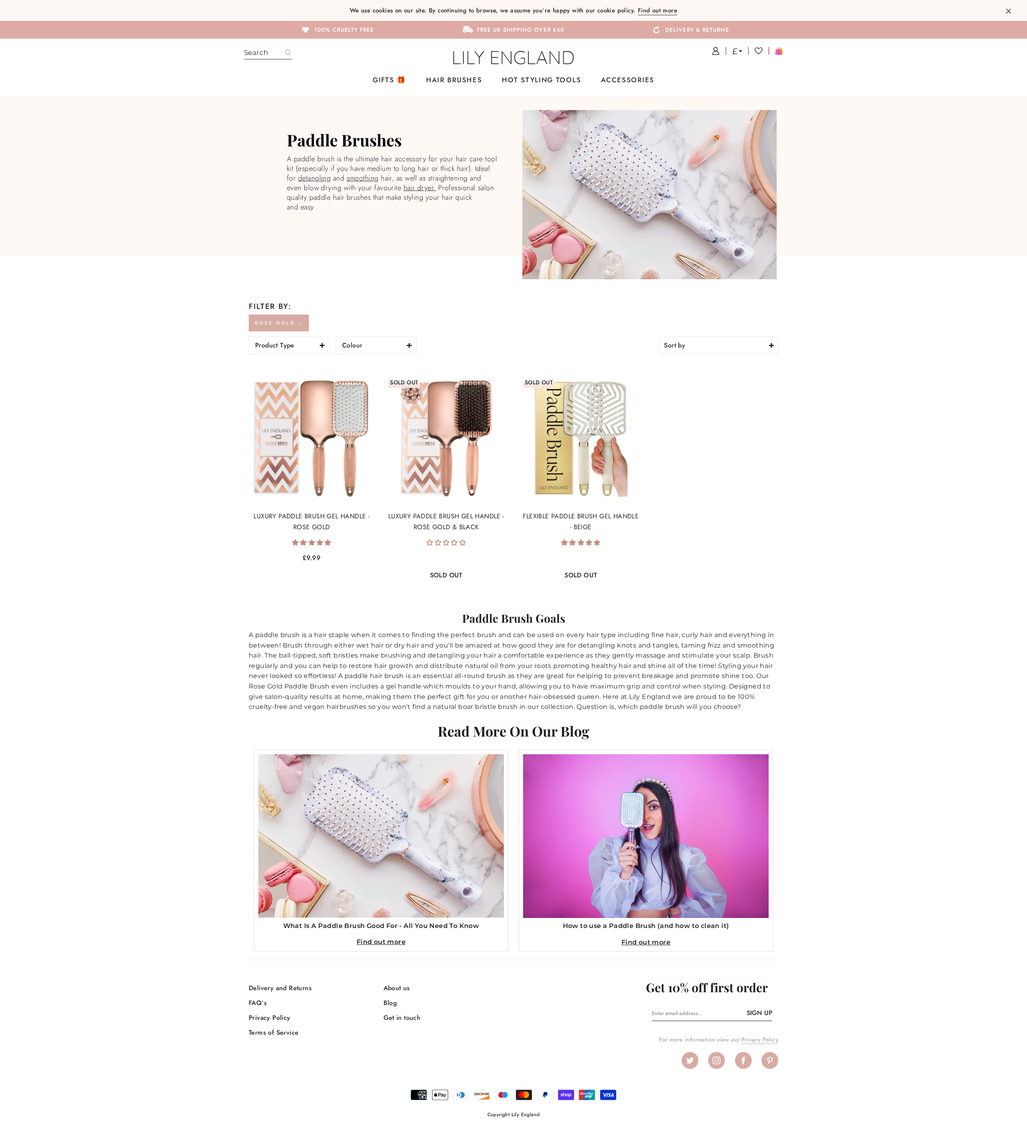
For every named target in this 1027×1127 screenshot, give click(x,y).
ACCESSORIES (627, 80)
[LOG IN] (713, 51)
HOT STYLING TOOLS (541, 80)
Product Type (274, 345)
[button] (311, 542)
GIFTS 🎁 (389, 80)
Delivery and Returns (280, 988)
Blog (390, 1002)
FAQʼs (258, 1002)
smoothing (363, 178)
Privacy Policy (269, 1017)
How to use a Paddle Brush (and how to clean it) (646, 926)
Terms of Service (273, 1032)
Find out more (657, 10)
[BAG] (776, 51)
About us (397, 988)
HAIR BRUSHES (454, 80)
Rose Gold (275, 323)
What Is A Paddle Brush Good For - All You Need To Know (381, 926)
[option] (337, 29)
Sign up (759, 1012)
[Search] (288, 53)
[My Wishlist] (755, 51)
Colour (352, 345)
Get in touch (402, 1017)
